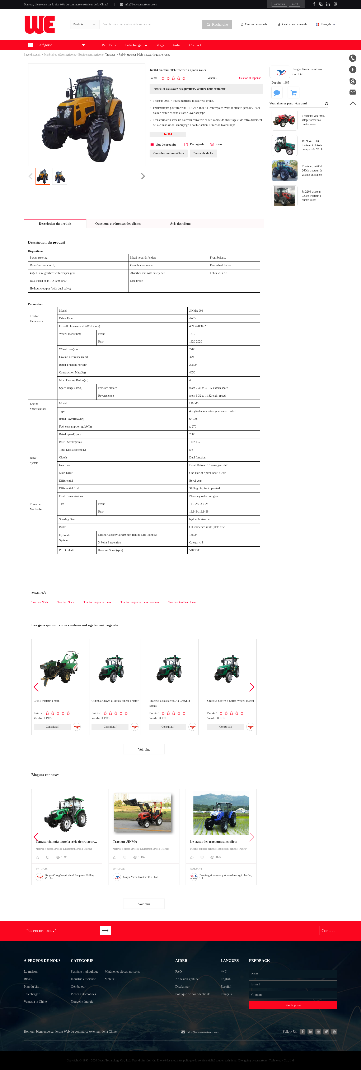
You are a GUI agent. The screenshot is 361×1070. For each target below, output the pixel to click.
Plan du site (31, 986)
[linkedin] (310, 1031)
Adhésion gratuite (187, 979)
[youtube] (334, 1031)
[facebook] (302, 1031)
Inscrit (294, 4)
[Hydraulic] (318, 1031)
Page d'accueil (32, 54)
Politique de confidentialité (192, 994)
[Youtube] (335, 4)
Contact (195, 45)
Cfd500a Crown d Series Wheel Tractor (115, 700)
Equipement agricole (90, 54)
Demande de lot (203, 153)
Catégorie (82, 960)
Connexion (279, 4)
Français (326, 24)
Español (226, 986)
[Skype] (321, 4)
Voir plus (144, 749)
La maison (31, 971)
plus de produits (166, 144)
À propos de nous (42, 960)
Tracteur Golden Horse (182, 602)
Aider (176, 45)
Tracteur (110, 54)
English (226, 979)
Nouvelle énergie (82, 1001)
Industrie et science (83, 979)
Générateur (78, 986)
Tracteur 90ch (39, 602)
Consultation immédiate (168, 153)
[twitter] (326, 1031)
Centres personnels (256, 24)
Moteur (109, 979)
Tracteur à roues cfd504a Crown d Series (169, 703)
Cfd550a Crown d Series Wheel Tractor (230, 700)
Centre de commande (294, 24)
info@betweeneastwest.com (141, 4)
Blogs (159, 45)
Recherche (220, 24)
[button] (251, 687)
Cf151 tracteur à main (47, 700)
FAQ (178, 971)
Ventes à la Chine (35, 1001)
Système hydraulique (84, 971)
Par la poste (293, 1005)
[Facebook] (314, 4)
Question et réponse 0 (250, 78)
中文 (224, 971)
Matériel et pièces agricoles (60, 54)
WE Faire (109, 45)
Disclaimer (182, 986)
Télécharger (134, 45)
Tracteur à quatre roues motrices (140, 602)
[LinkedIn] (328, 4)
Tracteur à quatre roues (97, 602)
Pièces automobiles (83, 994)
